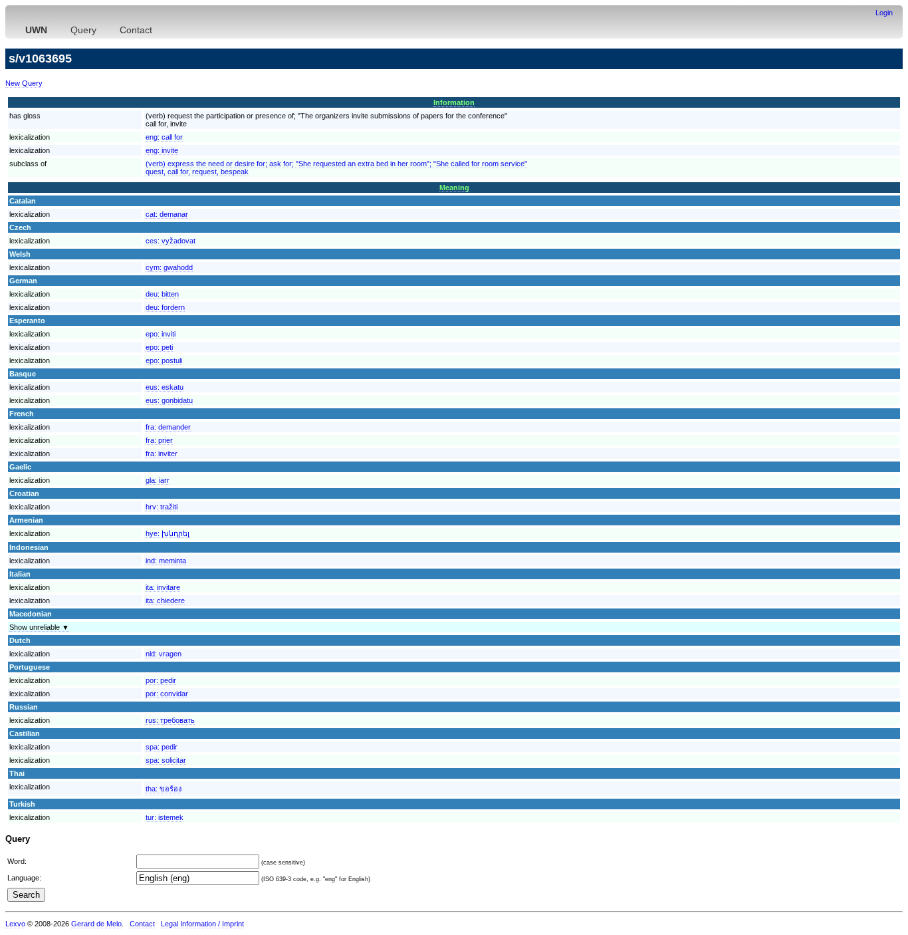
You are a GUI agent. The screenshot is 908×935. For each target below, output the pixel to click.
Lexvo (15, 924)
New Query (24, 83)
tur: (164, 817)
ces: (170, 241)
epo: (160, 334)
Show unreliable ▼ (39, 627)
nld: (163, 654)
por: (161, 680)
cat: (167, 214)
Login (884, 13)
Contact (136, 30)
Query (83, 30)
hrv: (161, 507)
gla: (158, 480)
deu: (162, 294)
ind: (166, 561)
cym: (169, 267)
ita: (163, 587)
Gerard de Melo (96, 924)
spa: (161, 747)
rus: (170, 720)
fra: (168, 427)
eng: (164, 137)
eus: (164, 387)
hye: (167, 533)
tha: (163, 789)
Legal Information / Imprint (202, 924)
